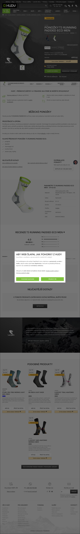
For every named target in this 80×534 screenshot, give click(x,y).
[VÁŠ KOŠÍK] (76, 6)
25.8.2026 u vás (58, 53)
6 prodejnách (63, 54)
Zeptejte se (39, 510)
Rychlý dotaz (73, 514)
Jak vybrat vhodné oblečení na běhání (12, 167)
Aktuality (18, 1)
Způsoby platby (21, 519)
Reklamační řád (21, 516)
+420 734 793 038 (31, 488)
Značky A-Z (71, 1)
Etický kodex (5, 510)
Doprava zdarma (11, 95)
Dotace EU (4, 521)
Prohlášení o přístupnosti (23, 523)
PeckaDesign (47, 530)
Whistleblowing (5, 512)
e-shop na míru (39, 530)
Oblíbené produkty (69, 6)
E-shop (72, 510)
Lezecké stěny (37, 1)
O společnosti (5, 508)
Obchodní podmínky (22, 512)
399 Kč (68, 61)
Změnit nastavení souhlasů (23, 525)
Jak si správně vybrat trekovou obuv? (38, 163)
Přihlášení (72, 6)
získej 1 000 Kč (50, 67)
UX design (32, 530)
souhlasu (73, 497)
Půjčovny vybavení (56, 510)
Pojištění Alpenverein (56, 508)
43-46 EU (54, 47)
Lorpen (57, 208)
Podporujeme (5, 517)
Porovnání (65, 6)
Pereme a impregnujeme (57, 514)
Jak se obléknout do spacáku (10, 163)
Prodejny (45, 1)
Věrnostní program (61, 1)
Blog (13, 1)
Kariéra (4, 519)
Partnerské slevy (21, 510)
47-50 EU (60, 47)
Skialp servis (54, 512)
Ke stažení (39, 508)
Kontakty (51, 1)
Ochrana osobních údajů (22, 273)
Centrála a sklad (74, 512)
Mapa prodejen (11, 491)
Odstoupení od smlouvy (23, 514)
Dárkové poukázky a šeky (57, 516)
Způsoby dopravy (21, 517)
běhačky (43, 133)
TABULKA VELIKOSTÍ (72, 45)
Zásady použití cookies (52, 271)
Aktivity (8, 1)
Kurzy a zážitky (27, 1)
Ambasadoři (5, 516)
